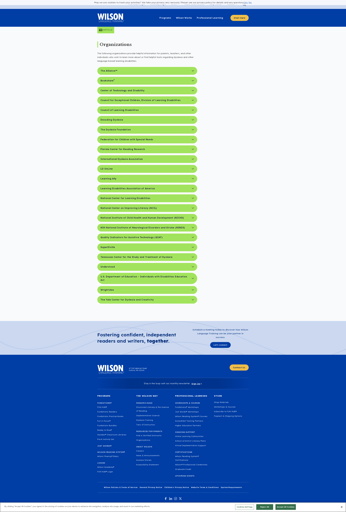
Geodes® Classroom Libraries (111, 435)
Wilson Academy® (105, 467)
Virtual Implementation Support (190, 445)
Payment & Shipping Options (228, 416)
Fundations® (104, 403)
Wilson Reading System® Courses (191, 416)
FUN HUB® (102, 407)
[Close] (342, 507)
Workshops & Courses (225, 407)
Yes (246, 2)
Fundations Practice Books (110, 416)
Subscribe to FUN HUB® (225, 411)
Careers (140, 451)
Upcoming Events (184, 476)
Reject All (264, 507)
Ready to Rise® (104, 430)
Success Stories (144, 460)
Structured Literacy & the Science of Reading (152, 409)
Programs (165, 17)
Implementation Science (148, 415)
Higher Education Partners (188, 425)
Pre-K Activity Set (105, 439)
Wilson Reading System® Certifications (187, 458)
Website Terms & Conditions (205, 487)
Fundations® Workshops (187, 407)
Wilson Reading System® (111, 452)
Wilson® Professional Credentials (191, 465)
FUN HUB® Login (105, 472)
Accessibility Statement (147, 465)
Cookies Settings (244, 507)
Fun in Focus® (104, 421)
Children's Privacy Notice (176, 487)
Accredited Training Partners (189, 421)
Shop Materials (221, 402)
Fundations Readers (107, 412)
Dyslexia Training (144, 420)
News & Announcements (148, 455)
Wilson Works (184, 17)
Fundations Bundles (107, 425)
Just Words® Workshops (187, 412)
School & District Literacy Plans (190, 441)
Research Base (144, 403)
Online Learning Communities (189, 436)
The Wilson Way (147, 396)
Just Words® (104, 446)
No (250, 2)
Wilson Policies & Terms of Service (121, 487)
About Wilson (144, 447)
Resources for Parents (149, 431)
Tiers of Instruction (145, 425)
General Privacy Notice (151, 487)
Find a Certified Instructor (149, 435)
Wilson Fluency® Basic (108, 456)
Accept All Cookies (285, 507)
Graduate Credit (183, 469)
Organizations (143, 440)
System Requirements (231, 487)
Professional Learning (210, 17)
